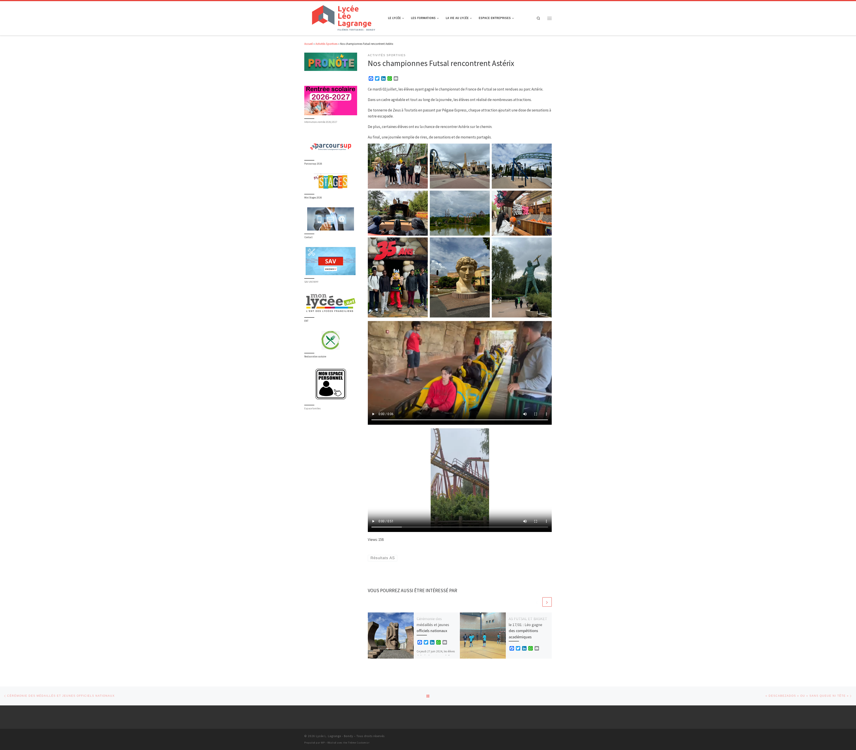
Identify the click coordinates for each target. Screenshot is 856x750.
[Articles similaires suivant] (547, 602)
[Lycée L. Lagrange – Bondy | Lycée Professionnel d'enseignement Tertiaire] (342, 17)
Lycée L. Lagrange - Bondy (334, 736)
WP (323, 742)
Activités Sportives (326, 44)
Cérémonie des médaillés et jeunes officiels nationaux (433, 624)
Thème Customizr (359, 742)
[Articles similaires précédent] (537, 602)
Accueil (308, 44)
